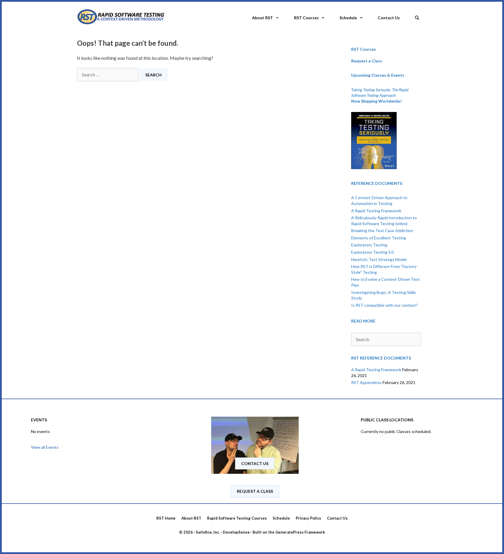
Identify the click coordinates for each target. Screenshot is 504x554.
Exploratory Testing (369, 244)
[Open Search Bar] (417, 16)
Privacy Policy (308, 518)
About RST (262, 17)
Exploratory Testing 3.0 (372, 252)
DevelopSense (236, 532)
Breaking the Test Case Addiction (382, 230)
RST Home (166, 518)
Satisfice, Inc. (208, 532)
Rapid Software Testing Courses (237, 518)
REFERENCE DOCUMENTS (376, 183)
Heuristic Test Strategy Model (379, 259)
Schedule (348, 17)
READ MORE (363, 320)
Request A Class (255, 491)
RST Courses (306, 17)
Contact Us (389, 17)
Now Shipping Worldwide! (376, 101)
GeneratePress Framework (300, 532)
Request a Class (366, 60)
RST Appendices (366, 382)
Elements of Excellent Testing (378, 237)
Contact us (254, 463)
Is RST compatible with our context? (384, 305)
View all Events (45, 447)
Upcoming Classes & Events (377, 75)
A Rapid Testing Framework (376, 210)
